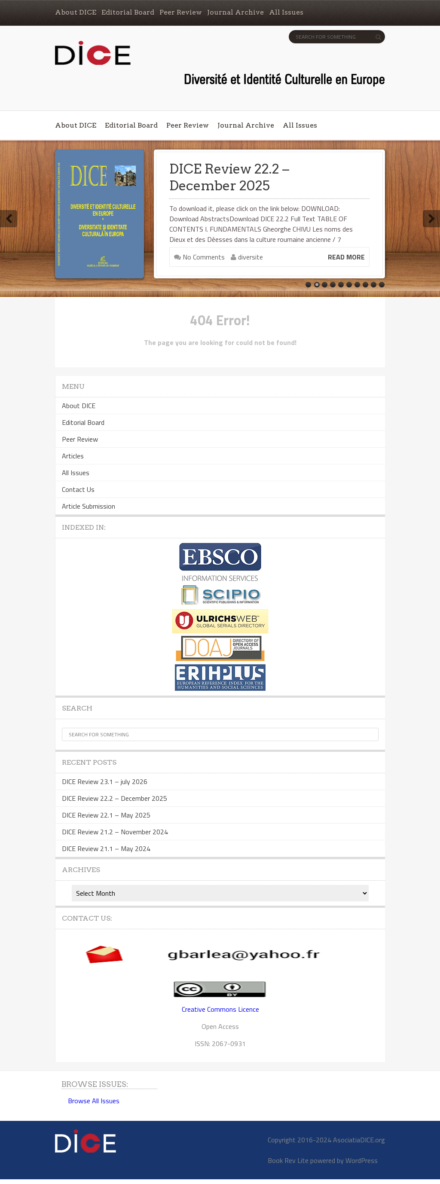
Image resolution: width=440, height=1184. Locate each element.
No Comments (203, 257)
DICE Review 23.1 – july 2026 (104, 781)
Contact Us (78, 489)
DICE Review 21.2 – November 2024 (115, 832)
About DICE (75, 12)
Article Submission (88, 506)
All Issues (286, 12)
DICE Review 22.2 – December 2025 (229, 177)
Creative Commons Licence (220, 1009)
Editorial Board (127, 12)
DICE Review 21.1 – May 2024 (106, 848)
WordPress (361, 1160)
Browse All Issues (93, 1101)
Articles (73, 456)
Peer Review (180, 12)
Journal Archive (235, 12)
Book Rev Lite (288, 1160)
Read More (346, 257)
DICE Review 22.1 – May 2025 (106, 815)
